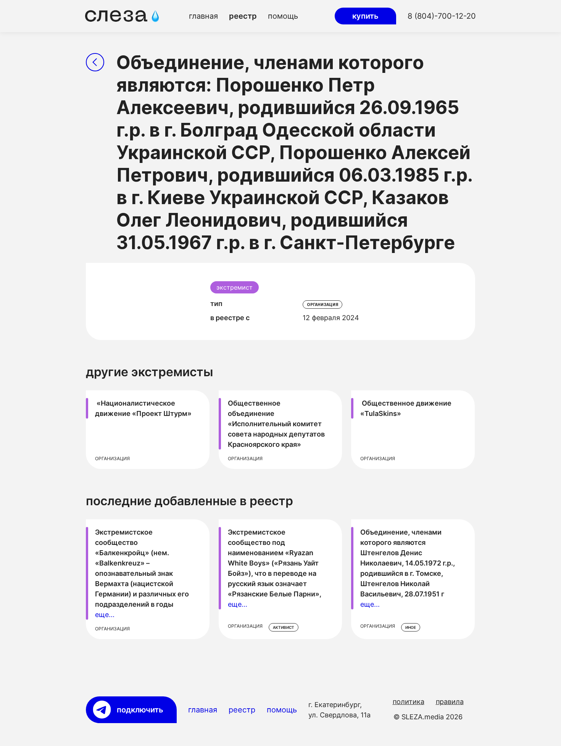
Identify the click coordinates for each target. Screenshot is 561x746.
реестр (243, 16)
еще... (104, 615)
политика (408, 702)
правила (450, 702)
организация (322, 304)
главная (203, 16)
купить (365, 16)
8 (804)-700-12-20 (442, 16)
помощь (283, 16)
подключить (140, 709)
